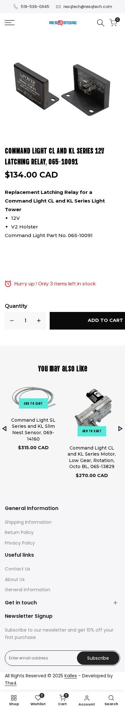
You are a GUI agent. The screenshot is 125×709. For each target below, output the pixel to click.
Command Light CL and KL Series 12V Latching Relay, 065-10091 (54, 155)
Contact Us (17, 569)
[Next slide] (120, 428)
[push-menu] (9, 22)
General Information (27, 589)
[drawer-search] (100, 23)
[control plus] (39, 321)
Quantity (16, 306)
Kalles (70, 676)
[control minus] (12, 321)
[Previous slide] (4, 428)
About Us (15, 579)
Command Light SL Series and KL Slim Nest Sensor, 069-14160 (33, 429)
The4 (11, 683)
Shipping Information (28, 522)
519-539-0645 (35, 6)
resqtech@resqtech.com (87, 6)
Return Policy (19, 532)
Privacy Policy (20, 543)
